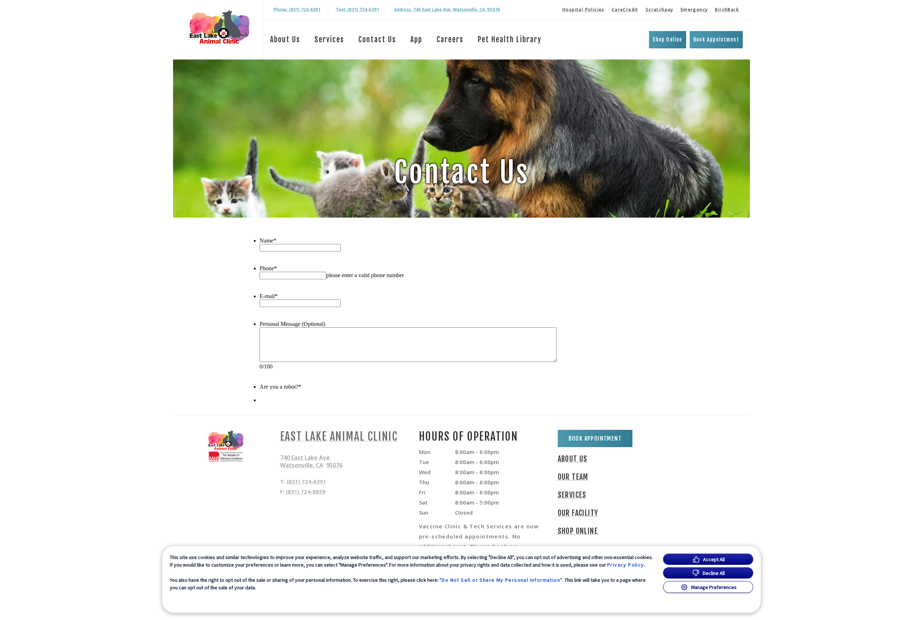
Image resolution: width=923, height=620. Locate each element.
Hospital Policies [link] (583, 9)
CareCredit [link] (625, 9)
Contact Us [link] (377, 39)
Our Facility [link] (578, 513)
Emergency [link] (694, 9)
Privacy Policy (625, 565)
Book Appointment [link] (716, 39)
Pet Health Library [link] (510, 39)
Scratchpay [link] (660, 9)
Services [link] (329, 39)
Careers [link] (450, 39)
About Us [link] (573, 459)
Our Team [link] (573, 477)
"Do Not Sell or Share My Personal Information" (501, 580)
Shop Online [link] (667, 39)
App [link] (416, 39)
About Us (285, 39)
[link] (219, 28)
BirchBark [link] (727, 9)
